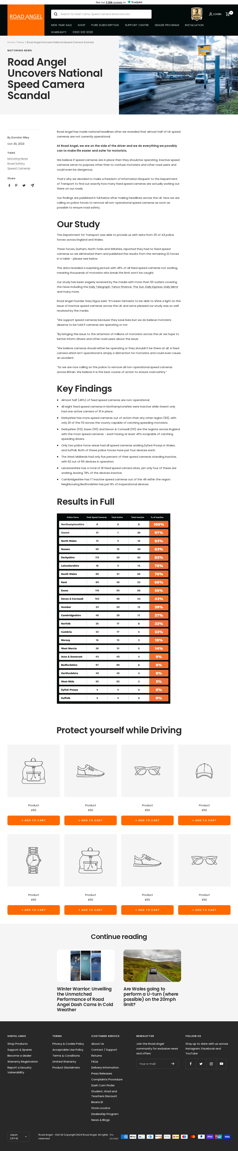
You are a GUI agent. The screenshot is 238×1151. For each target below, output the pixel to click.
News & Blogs (100, 1120)
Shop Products (17, 1044)
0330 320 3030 (83, 32)
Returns (96, 1056)
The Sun (138, 287)
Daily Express (154, 287)
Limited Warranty (64, 1061)
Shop (81, 25)
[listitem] (9, 185)
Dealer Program (167, 25)
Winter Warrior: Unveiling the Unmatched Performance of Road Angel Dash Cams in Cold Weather (85, 999)
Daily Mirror (171, 287)
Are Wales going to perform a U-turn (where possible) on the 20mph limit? (150, 997)
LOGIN (217, 14)
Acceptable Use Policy (67, 1050)
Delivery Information (105, 1067)
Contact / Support (104, 1050)
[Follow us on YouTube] (221, 1064)
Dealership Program (104, 1114)
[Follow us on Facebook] (191, 1064)
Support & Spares (19, 1050)
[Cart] (228, 14)
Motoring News (19, 50)
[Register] (172, 1063)
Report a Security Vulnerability (19, 1070)
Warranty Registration (22, 1061)
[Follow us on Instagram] (211, 1064)
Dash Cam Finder (103, 1085)
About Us (97, 1044)
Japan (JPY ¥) (14, 1136)
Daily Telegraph (99, 287)
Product (33, 805)
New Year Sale (61, 25)
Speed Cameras (18, 168)
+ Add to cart (34, 820)
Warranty (59, 32)
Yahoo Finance (121, 287)
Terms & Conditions (66, 1056)
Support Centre (137, 25)
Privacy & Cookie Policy (68, 1044)
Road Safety (16, 163)
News (20, 42)
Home (11, 42)
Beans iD (97, 1102)
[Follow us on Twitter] (201, 1064)
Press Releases (101, 1073)
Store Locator (100, 1108)
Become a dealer (19, 1056)
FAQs (94, 1061)
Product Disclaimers (66, 1067)
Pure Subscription (105, 25)
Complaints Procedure (107, 1079)
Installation (194, 25)
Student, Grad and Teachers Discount (104, 1093)
